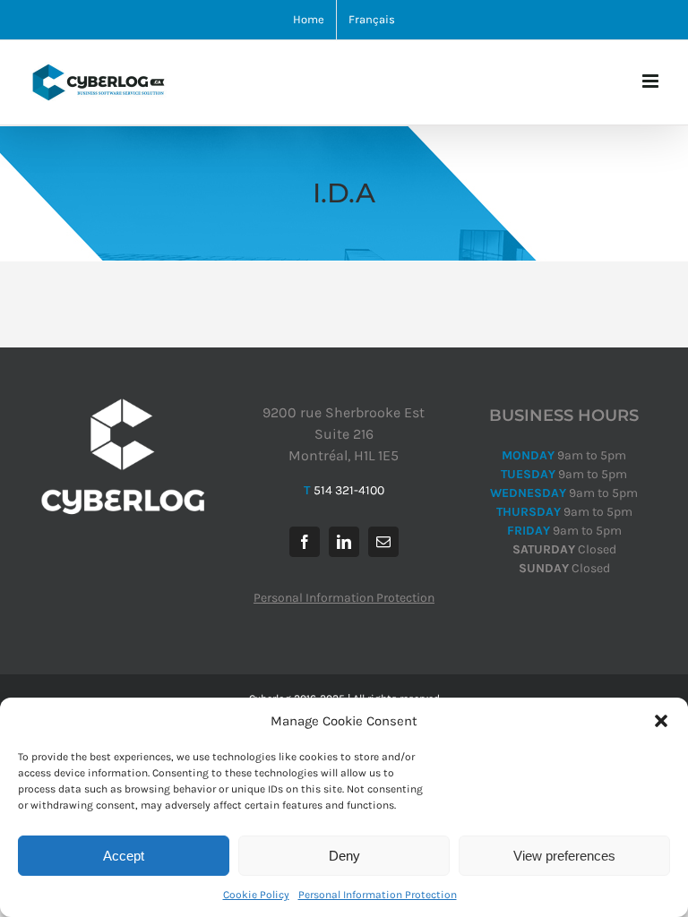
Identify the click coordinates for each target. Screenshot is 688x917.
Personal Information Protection (377, 894)
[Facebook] (304, 542)
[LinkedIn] (344, 542)
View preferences (564, 855)
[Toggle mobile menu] (651, 81)
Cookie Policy (256, 894)
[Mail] (383, 542)
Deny (344, 855)
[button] (661, 721)
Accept (123, 855)
